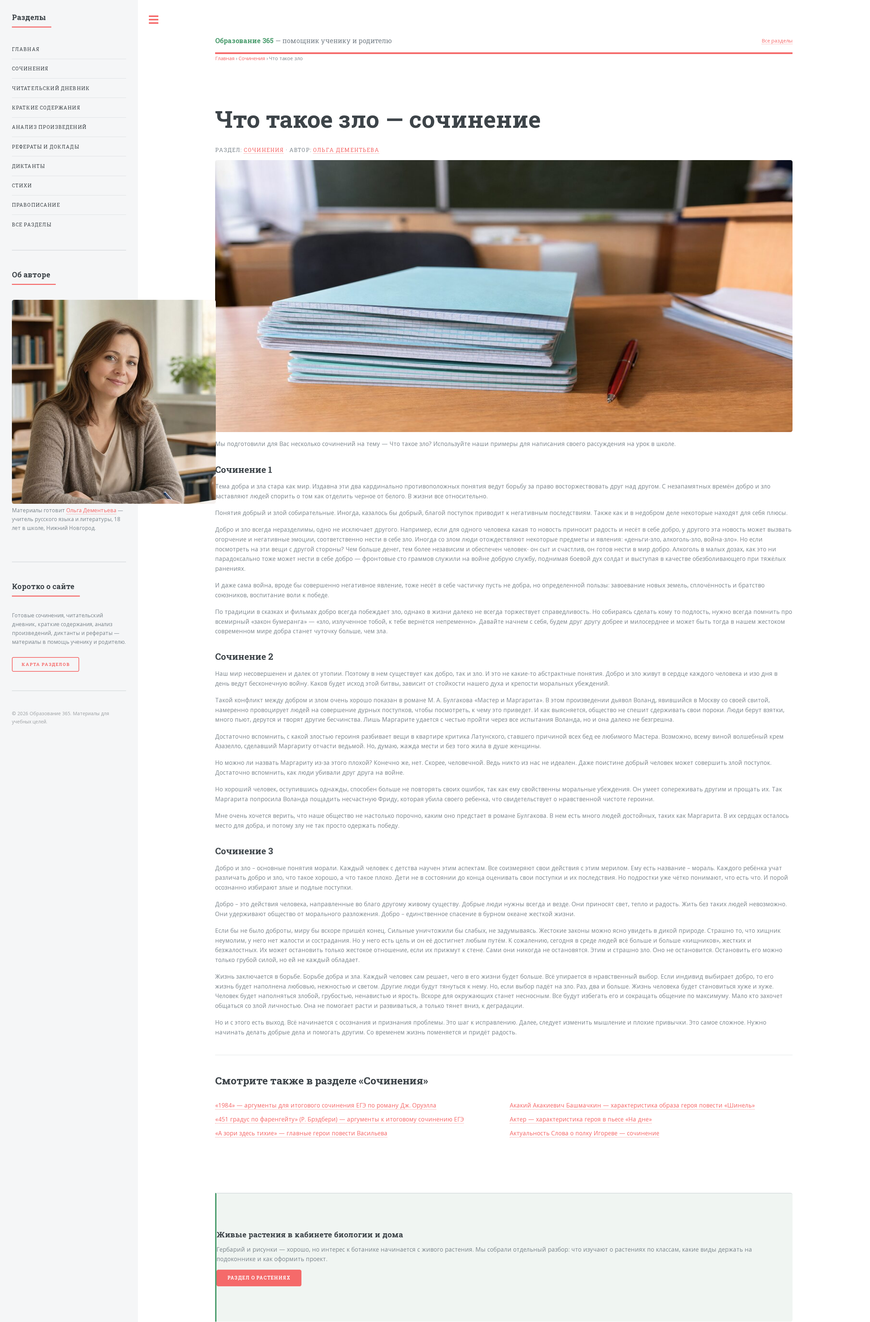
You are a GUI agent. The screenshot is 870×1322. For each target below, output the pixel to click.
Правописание (36, 205)
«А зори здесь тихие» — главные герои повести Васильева (301, 1133)
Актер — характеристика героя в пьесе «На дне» (581, 1119)
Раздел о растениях (259, 1277)
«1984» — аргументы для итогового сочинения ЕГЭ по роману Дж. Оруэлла (325, 1105)
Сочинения (252, 58)
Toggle (154, 20)
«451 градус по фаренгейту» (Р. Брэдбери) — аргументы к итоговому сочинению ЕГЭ (339, 1119)
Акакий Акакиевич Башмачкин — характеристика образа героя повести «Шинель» (632, 1105)
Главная (224, 58)
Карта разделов (45, 664)
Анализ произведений (49, 127)
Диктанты (28, 166)
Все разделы (777, 40)
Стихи (22, 185)
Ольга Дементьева (346, 150)
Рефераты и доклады (46, 146)
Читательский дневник (51, 88)
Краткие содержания (46, 107)
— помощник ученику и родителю (303, 40)
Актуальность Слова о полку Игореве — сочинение (584, 1133)
